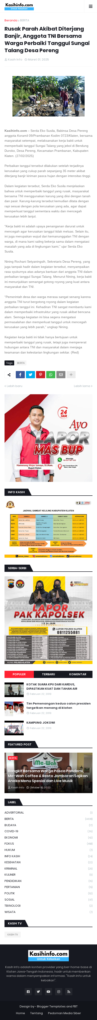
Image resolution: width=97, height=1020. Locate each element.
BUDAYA (48, 825)
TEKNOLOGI (48, 906)
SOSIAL (48, 899)
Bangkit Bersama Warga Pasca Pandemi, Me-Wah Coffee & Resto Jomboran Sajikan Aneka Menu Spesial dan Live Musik (48, 776)
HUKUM (48, 850)
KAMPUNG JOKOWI (40, 723)
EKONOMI (48, 837)
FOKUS (48, 843)
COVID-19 (48, 831)
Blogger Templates (51, 1006)
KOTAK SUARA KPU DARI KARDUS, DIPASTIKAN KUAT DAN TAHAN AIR (51, 686)
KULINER (48, 874)
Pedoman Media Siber (64, 1013)
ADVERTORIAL (48, 812)
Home (20, 1013)
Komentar (77, 674)
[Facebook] (20, 374)
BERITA (24, 20)
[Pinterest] (40, 374)
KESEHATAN (48, 862)
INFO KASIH (48, 856)
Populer (19, 674)
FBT (75, 1006)
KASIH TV (12, 934)
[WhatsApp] (50, 374)
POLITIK (48, 893)
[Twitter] (30, 374)
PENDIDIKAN (48, 881)
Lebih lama (82, 386)
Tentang (36, 1013)
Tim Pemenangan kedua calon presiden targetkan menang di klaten (58, 706)
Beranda (11, 20)
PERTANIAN (48, 887)
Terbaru (48, 674)
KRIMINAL (48, 868)
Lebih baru (14, 386)
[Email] (60, 374)
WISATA (48, 912)
